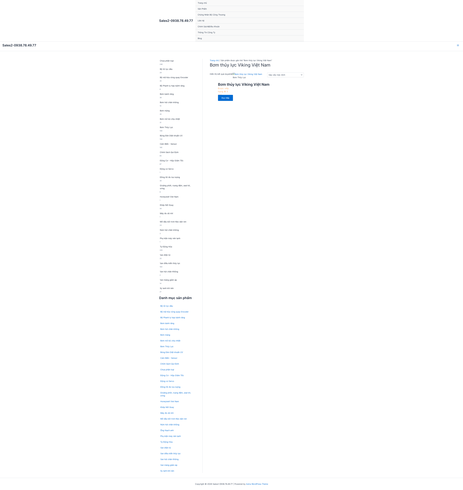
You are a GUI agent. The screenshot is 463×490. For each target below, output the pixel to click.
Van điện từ (165, 447)
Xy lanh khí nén (167, 471)
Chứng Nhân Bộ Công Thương (211, 15)
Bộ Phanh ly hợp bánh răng (172, 317)
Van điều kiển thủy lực (170, 453)
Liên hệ (201, 20)
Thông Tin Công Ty (206, 32)
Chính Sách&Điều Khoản (209, 26)
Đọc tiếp (225, 98)
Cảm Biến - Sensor (168, 358)
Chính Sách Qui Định (169, 364)
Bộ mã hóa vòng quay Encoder (174, 312)
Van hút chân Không (169, 459)
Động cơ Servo (167, 381)
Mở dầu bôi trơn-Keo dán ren (173, 419)
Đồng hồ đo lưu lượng (170, 387)
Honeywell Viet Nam (169, 401)
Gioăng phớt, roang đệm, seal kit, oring (175, 394)
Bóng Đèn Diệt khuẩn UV (171, 352)
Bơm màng (165, 335)
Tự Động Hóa (166, 442)
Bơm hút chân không (169, 329)
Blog (200, 38)
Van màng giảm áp (168, 465)
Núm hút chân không (169, 424)
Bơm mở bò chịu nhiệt (170, 340)
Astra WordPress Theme (257, 484)
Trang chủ (202, 3)
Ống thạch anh (167, 430)
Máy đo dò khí (167, 413)
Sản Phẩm (202, 9)
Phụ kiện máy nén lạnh (170, 436)
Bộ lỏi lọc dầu (166, 306)
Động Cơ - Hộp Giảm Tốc (172, 375)
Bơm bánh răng (167, 323)
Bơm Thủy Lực (167, 346)
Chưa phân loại (167, 369)
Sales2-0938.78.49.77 (176, 21)
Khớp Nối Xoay (167, 407)
